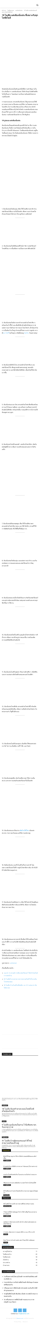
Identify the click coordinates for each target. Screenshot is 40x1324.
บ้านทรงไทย (6, 1195)
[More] (27, 1044)
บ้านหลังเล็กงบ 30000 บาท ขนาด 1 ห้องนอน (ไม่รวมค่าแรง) (20, 1166)
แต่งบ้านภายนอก (7, 1206)
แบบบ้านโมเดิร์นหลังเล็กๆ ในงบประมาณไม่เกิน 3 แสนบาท (19, 1174)
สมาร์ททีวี (6, 333)
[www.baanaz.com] (20, 5)
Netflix (26, 333)
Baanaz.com (20, 1318)
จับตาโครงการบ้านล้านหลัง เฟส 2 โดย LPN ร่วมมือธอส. (19, 1240)
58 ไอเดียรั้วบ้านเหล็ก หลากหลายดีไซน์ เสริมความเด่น (18, 1204)
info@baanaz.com (23, 1313)
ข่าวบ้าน (5, 1234)
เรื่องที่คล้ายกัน (7, 1054)
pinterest (13, 963)
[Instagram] (20, 1310)
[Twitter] (14, 1044)
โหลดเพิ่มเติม (5, 1245)
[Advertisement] (20, 66)
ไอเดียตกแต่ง (10, 10)
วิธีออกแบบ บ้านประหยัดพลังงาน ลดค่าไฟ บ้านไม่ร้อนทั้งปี (19, 1183)
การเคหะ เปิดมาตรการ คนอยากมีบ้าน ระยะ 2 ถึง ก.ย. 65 (19, 1232)
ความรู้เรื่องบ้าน (7, 1160)
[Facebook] (9, 1044)
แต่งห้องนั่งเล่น (18, 10)
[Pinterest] (18, 1044)
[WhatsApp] (22, 1044)
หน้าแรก (4, 10)
